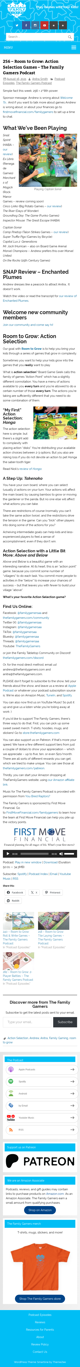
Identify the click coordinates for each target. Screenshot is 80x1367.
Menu (8, 47)
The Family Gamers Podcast (34, 83)
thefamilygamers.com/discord (23, 658)
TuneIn (50, 695)
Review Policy (40, 1344)
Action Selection (18, 1038)
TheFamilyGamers (28, 646)
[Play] (8, 854)
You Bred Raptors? (37, 796)
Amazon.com (55, 1194)
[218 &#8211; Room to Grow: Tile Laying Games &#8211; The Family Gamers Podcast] (53, 921)
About (40, 1337)
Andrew (34, 1038)
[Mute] (61, 854)
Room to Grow (32, 348)
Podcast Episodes (40, 1315)
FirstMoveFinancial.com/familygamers (32, 812)
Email (53, 874)
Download (50, 862)
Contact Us (40, 1352)
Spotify (67, 695)
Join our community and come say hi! (28, 325)
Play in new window (28, 862)
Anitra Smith (40, 78)
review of (30, 469)
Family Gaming (58, 1038)
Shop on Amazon (40, 1210)
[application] (40, 854)
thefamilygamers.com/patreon (23, 768)
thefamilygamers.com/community (26, 618)
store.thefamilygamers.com (41, 733)
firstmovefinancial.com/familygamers (28, 112)
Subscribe (65, 1022)
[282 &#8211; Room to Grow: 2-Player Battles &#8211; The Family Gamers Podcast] (18, 961)
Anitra (44, 1038)
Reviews (40, 1322)
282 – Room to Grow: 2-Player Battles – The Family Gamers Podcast (18, 975)
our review (54, 206)
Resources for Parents (40, 1330)
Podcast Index (38, 874)
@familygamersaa (29, 613)
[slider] (69, 853)
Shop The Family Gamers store (40, 1299)
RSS (15, 878)
